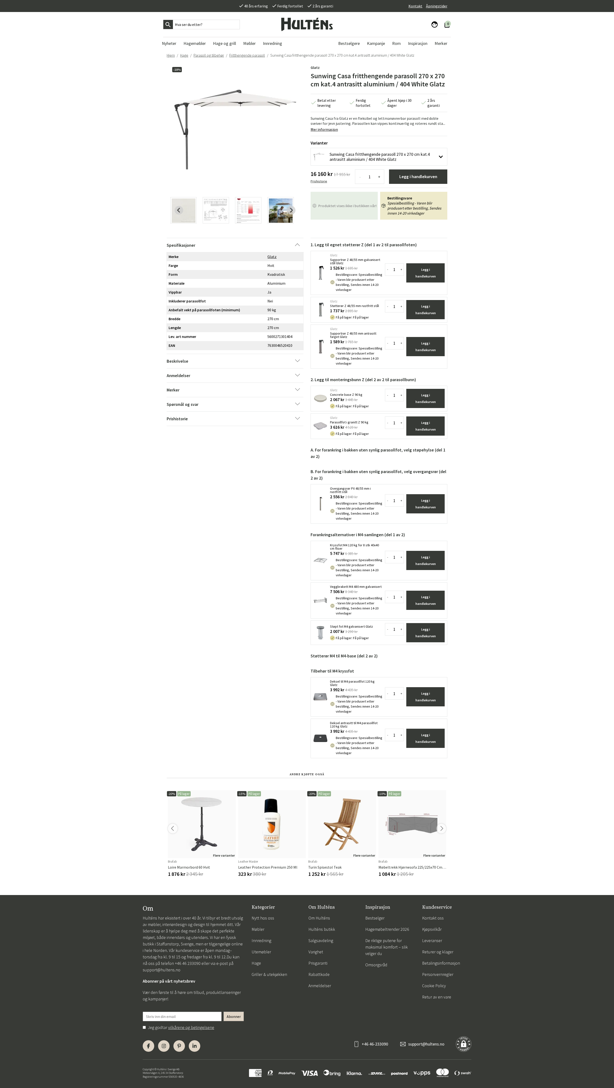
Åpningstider (436, 6)
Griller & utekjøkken (269, 974)
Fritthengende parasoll (247, 55)
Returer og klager (437, 952)
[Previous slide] (179, 210)
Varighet (315, 952)
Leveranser (432, 940)
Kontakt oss (433, 918)
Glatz (315, 67)
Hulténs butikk (321, 929)
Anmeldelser (319, 985)
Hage (184, 55)
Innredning (261, 940)
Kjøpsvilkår (432, 929)
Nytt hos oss (263, 918)
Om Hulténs (319, 918)
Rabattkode (319, 974)
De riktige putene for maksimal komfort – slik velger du (386, 947)
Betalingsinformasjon (441, 963)
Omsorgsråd (376, 965)
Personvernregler (437, 974)
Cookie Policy (434, 985)
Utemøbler (261, 952)
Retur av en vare (436, 997)
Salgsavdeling (320, 940)
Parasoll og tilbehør (209, 55)
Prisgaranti (317, 963)
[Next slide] (291, 210)
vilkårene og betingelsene (191, 1027)
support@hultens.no (161, 970)
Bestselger (374, 918)
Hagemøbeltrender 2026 (387, 929)
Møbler (258, 929)
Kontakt (415, 6)
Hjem (171, 55)
